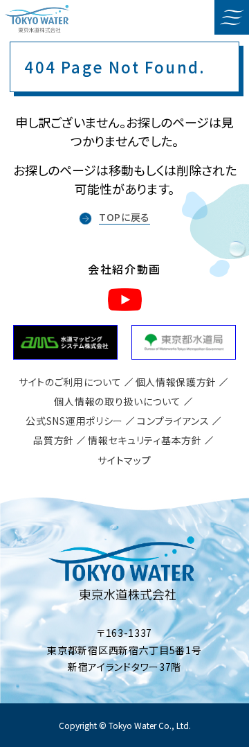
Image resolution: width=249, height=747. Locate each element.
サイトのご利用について (70, 382)
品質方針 (53, 440)
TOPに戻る (124, 217)
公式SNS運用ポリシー (74, 421)
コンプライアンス (173, 421)
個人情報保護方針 (176, 382)
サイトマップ (124, 460)
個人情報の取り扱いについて (117, 401)
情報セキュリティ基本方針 (144, 440)
